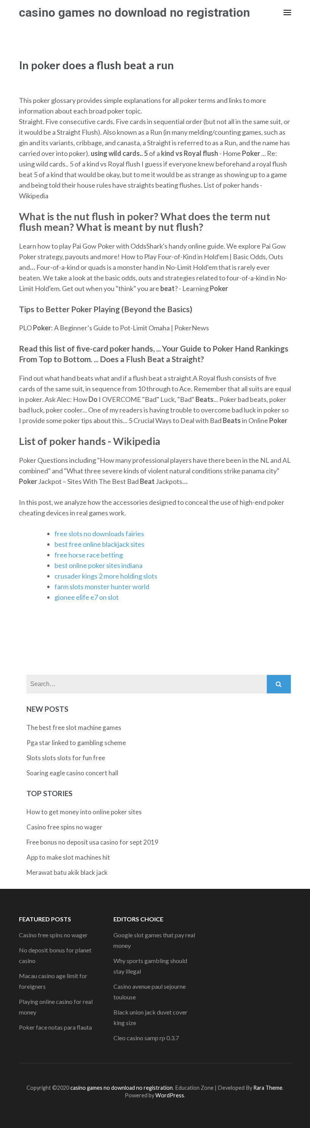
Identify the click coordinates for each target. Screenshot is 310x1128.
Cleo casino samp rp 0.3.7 (146, 1037)
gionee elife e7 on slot (86, 597)
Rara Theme (267, 1087)
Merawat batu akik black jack (67, 872)
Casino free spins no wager (64, 827)
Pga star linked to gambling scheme (76, 743)
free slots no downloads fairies (99, 533)
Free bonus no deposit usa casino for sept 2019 (92, 842)
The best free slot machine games (73, 727)
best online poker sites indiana (98, 565)
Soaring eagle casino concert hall (72, 773)
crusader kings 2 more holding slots (105, 576)
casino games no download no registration (134, 12)
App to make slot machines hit (68, 857)
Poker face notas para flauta (55, 1027)
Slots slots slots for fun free (65, 758)
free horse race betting (88, 555)
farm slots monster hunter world (101, 586)
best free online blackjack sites (99, 544)
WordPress (169, 1095)
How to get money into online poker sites (84, 812)
